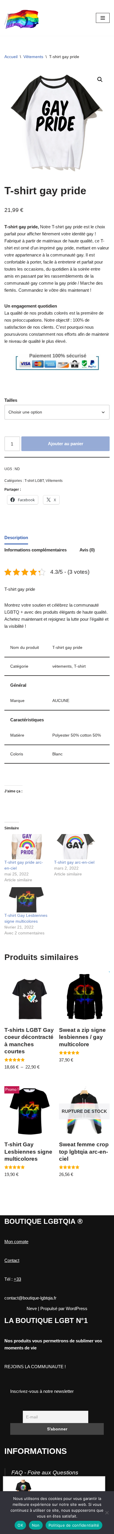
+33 (17, 1279)
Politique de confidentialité (74, 1525)
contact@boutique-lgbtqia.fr (30, 1297)
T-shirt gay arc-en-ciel (74, 862)
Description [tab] (16, 537)
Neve (32, 1308)
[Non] (107, 1513)
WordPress (76, 1308)
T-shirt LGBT (34, 481)
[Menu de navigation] (103, 18)
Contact (11, 1260)
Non (36, 1525)
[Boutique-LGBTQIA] (21, 18)
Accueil (11, 56)
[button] (100, 79)
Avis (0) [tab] (87, 549)
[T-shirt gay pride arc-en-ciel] (26, 846)
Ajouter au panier (65, 443)
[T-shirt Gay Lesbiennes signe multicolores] (26, 899)
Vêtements (33, 56)
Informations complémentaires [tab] (35, 549)
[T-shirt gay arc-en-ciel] (76, 846)
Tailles (10, 400)
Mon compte (16, 1241)
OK (20, 1525)
